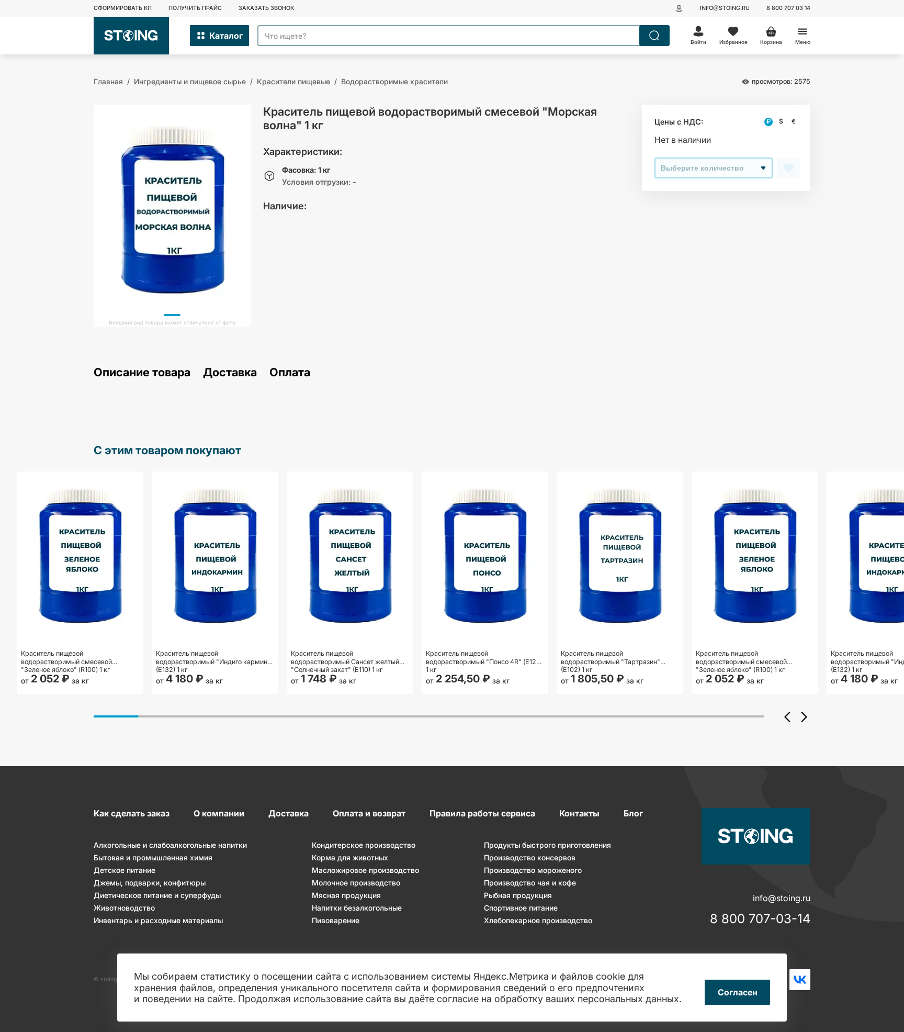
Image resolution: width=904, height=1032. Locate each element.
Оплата (289, 372)
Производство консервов (529, 857)
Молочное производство (356, 882)
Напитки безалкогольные (357, 907)
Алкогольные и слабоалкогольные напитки (170, 844)
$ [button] (781, 122)
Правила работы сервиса (482, 813)
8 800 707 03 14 (788, 8)
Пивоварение (335, 920)
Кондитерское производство (363, 844)
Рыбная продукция (518, 895)
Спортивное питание (521, 907)
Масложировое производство (365, 870)
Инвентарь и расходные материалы (158, 920)
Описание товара (142, 372)
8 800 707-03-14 (760, 919)
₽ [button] (768, 122)
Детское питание (124, 870)
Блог (633, 813)
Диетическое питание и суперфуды (157, 895)
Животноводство (124, 907)
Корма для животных (350, 857)
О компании (219, 813)
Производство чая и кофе (530, 882)
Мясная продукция (346, 895)
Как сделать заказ (132, 813)
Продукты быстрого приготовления (547, 844)
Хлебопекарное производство (538, 920)
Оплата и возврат (369, 813)
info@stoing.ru (725, 8)
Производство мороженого (533, 870)
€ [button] (794, 122)
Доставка (230, 372)
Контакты (579, 813)
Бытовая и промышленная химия (153, 857)
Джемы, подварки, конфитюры (150, 882)
